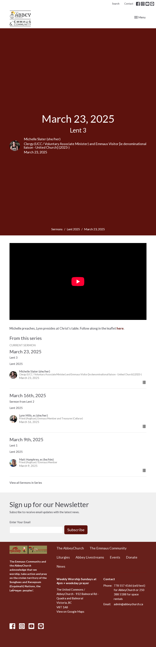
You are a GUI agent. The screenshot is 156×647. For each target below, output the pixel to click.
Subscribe (75, 529)
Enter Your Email (20, 522)
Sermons (57, 229)
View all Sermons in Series (26, 482)
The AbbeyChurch (70, 548)
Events (115, 557)
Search (115, 3)
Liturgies (63, 557)
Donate (131, 557)
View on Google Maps (70, 611)
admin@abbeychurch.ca (128, 604)
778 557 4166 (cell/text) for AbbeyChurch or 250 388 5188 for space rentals (129, 592)
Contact (128, 3)
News (61, 566)
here (120, 328)
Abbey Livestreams (90, 557)
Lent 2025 (73, 229)
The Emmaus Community (108, 548)
